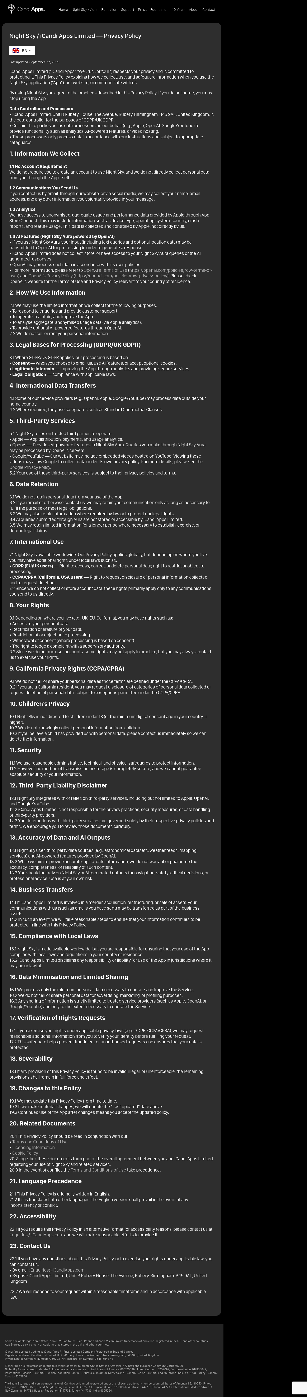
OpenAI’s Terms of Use (105, 270)
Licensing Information (33, 1147)
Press (142, 9)
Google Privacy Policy (29, 467)
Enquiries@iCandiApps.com (36, 1235)
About (194, 9)
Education (109, 9)
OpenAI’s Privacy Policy (50, 276)
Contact (208, 9)
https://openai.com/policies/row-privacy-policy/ (121, 276)
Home (63, 9)
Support (127, 9)
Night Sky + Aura (85, 9)
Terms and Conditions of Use (40, 1142)
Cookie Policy (25, 1153)
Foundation (159, 9)
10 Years (178, 9)
